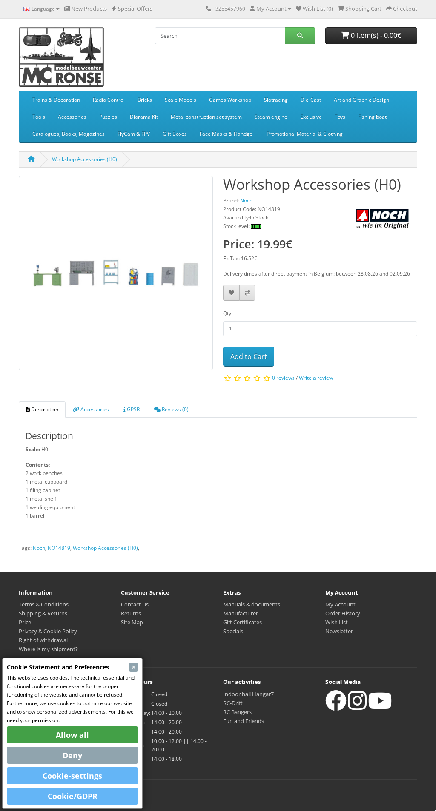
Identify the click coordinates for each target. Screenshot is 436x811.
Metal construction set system (206, 116)
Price (25, 622)
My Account (340, 604)
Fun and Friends (243, 721)
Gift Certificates (242, 622)
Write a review (316, 378)
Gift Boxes (175, 133)
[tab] (42, 409)
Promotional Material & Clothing (305, 133)
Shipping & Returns (43, 613)
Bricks (145, 99)
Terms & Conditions (44, 604)
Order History (342, 613)
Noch (39, 548)
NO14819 (59, 548)
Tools (38, 116)
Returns (131, 613)
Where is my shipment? (48, 649)
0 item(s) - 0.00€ (375, 35)
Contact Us (135, 604)
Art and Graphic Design (361, 99)
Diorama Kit (144, 116)
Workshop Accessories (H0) (84, 159)
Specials (233, 631)
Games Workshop (230, 99)
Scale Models (180, 99)
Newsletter (339, 631)
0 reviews (283, 378)
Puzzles (108, 116)
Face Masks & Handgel (227, 133)
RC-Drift (233, 703)
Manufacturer (240, 613)
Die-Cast (311, 99)
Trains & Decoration (56, 99)
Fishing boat (372, 116)
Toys (340, 116)
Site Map (132, 622)
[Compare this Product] (247, 293)
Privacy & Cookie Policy (48, 631)
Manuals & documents (251, 604)
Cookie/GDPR (73, 796)
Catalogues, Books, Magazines (68, 133)
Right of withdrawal (43, 640)
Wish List (336, 622)
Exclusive (311, 116)
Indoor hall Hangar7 (248, 694)
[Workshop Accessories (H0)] (116, 275)
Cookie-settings (72, 776)
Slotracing (276, 99)
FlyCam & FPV (134, 133)
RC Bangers (237, 712)
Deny (72, 755)
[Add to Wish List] (231, 293)
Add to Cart (248, 356)
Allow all (72, 735)
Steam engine (271, 116)
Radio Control (109, 99)
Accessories (72, 116)
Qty (227, 313)
